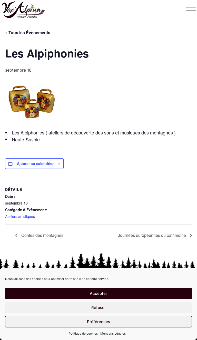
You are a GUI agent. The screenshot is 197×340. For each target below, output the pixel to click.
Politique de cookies (83, 333)
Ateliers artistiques (20, 216)
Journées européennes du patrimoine (152, 235)
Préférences (98, 321)
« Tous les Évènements (27, 32)
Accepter (98, 293)
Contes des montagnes (41, 235)
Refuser (98, 307)
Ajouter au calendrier (35, 163)
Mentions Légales (113, 333)
